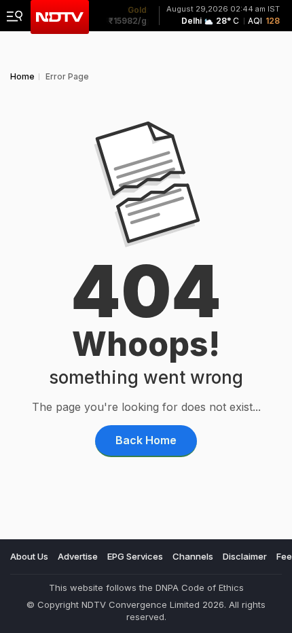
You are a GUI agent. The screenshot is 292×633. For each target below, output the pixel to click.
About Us (29, 556)
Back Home (146, 440)
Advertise (78, 556)
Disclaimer (245, 556)
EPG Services (135, 556)
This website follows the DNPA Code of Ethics (146, 587)
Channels (192, 556)
